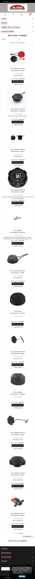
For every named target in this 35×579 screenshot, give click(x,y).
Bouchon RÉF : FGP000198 (17, 232)
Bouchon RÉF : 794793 (17, 273)
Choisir (11, 39)
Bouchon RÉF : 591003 (17, 70)
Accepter (22, 576)
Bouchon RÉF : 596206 (17, 353)
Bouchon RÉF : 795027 (17, 475)
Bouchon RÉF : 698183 (17, 515)
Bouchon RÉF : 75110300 (17, 313)
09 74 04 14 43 (12, 1)
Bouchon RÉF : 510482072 (17, 394)
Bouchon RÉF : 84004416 (17, 111)
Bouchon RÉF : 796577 (17, 151)
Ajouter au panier (18, 81)
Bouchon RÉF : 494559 (17, 192)
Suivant (21, 533)
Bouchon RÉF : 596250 (17, 434)
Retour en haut (28, 536)
